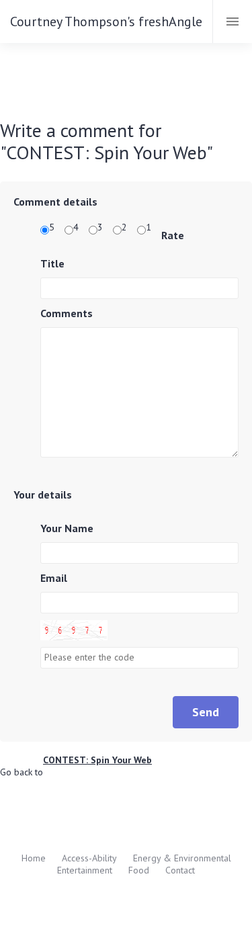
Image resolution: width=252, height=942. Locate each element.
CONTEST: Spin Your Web (97, 760)
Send (205, 712)
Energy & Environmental (182, 858)
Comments (66, 313)
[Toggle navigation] (232, 21)
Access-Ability (89, 858)
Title (52, 263)
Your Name (66, 528)
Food (138, 870)
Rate (172, 235)
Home (34, 858)
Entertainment (84, 870)
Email (53, 578)
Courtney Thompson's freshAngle (106, 21)
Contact (180, 870)
